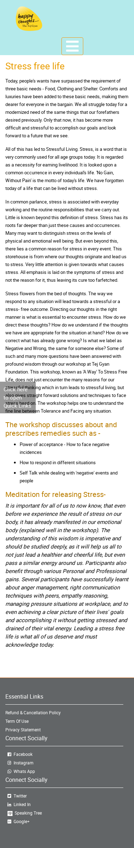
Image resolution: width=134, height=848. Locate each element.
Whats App (23, 771)
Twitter (19, 796)
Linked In (21, 804)
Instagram (22, 762)
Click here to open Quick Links (17, 397)
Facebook (22, 754)
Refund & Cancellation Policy (33, 712)
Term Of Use (17, 721)
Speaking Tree (27, 813)
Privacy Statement (23, 729)
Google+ (20, 821)
